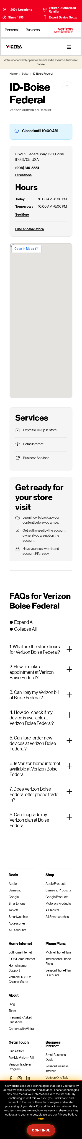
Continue (41, 1130)
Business (33, 30)
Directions (23, 175)
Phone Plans (56, 943)
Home (14, 73)
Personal (11, 30)
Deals (13, 875)
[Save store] (67, 86)
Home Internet (20, 943)
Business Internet (53, 1044)
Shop (50, 875)
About (14, 995)
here (41, 1118)
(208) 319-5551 (27, 168)
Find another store (29, 229)
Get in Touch (19, 1042)
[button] (69, 47)
